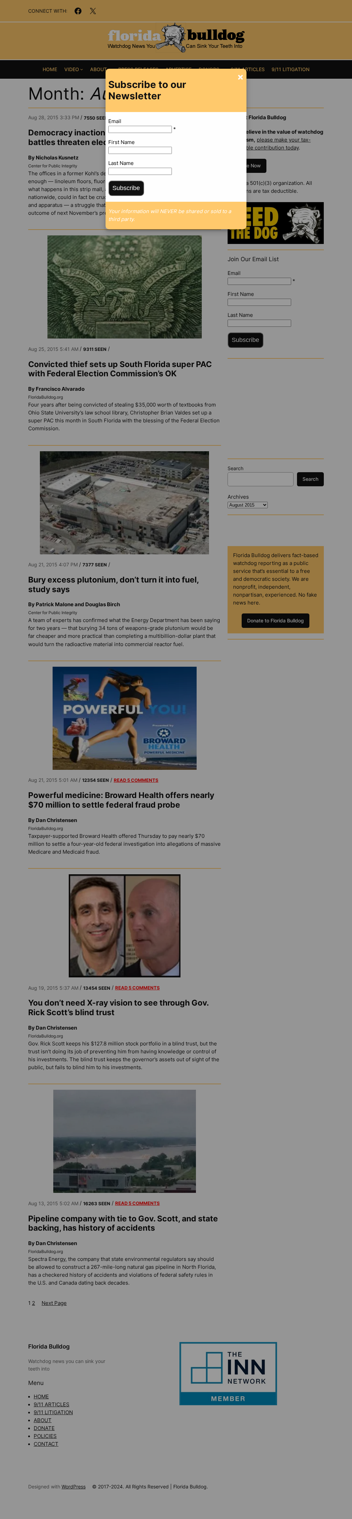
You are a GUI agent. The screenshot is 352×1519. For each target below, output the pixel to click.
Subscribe (126, 188)
